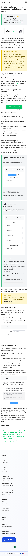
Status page (4, 524)
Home (3, 458)
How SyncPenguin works (7, 526)
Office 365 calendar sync (7, 478)
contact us (20, 22)
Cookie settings (5, 510)
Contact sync (5, 462)
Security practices (6, 506)
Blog (3, 501)
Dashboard (4, 471)
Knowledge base (5, 531)
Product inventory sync (7, 487)
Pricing (3, 460)
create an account (5, 79)
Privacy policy (5, 503)
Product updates (5, 508)
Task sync (4, 467)
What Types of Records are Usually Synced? (14, 430)
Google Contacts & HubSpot (8, 490)
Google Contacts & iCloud (7, 492)
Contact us (4, 522)
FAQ (3, 519)
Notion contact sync (6, 494)
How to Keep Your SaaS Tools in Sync (12, 429)
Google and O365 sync (7, 483)
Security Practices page (9, 301)
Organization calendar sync (8, 485)
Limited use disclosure (6, 513)
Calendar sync (5, 464)
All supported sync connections (8, 533)
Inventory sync (5, 469)
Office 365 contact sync (7, 480)
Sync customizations (6, 529)
